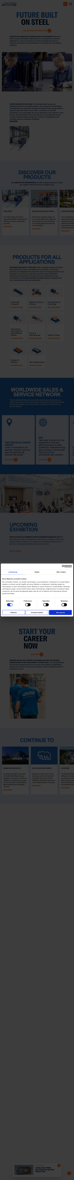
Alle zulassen (60, 612)
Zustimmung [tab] (13, 572)
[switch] (28, 604)
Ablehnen (13, 612)
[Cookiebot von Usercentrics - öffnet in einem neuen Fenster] (63, 566)
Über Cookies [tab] (61, 572)
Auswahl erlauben (37, 612)
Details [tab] (37, 572)
